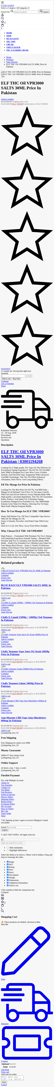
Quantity (4, 373)
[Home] (27, 895)
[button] (5, 598)
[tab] (27, 435)
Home (8, 57)
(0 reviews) (5, 369)
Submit (4, 830)
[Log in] (2, 15)
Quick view (6, 578)
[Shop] (27, 898)
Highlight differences (18, 850)
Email (4, 827)
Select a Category (8, 8)
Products (10, 60)
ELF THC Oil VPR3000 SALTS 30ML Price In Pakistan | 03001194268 (22, 456)
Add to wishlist (7, 99)
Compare (5, 381)
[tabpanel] (27, 500)
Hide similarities (16, 848)
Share (3, 386)
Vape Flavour (11, 62)
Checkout (5, 1070)
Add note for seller (9, 1074)
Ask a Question (7, 383)
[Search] (27, 18)
